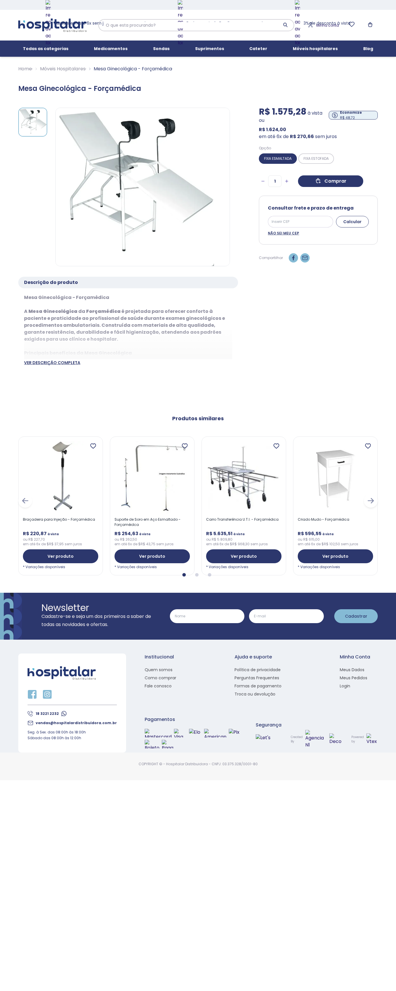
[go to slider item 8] (209, 574)
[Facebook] (32, 694)
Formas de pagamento (258, 686)
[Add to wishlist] (93, 446)
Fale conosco (158, 686)
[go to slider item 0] (32, 122)
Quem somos (158, 670)
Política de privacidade (258, 670)
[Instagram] (47, 694)
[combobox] (191, 25)
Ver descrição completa (52, 363)
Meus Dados (352, 670)
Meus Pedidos (353, 678)
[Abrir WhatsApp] (381, 976)
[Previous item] (25, 501)
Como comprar (160, 678)
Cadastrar (356, 616)
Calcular (352, 222)
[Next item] (371, 501)
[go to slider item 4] (197, 574)
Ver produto (61, 556)
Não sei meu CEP (283, 233)
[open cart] (371, 25)
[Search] (286, 25)
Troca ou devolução (255, 694)
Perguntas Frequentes (257, 678)
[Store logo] (52, 25)
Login (345, 686)
